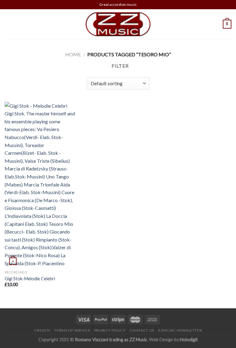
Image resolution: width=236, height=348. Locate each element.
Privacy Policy (110, 330)
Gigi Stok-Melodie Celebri (30, 278)
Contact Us (141, 330)
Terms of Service (72, 330)
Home (73, 54)
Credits (42, 330)
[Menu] (8, 24)
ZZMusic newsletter (180, 330)
